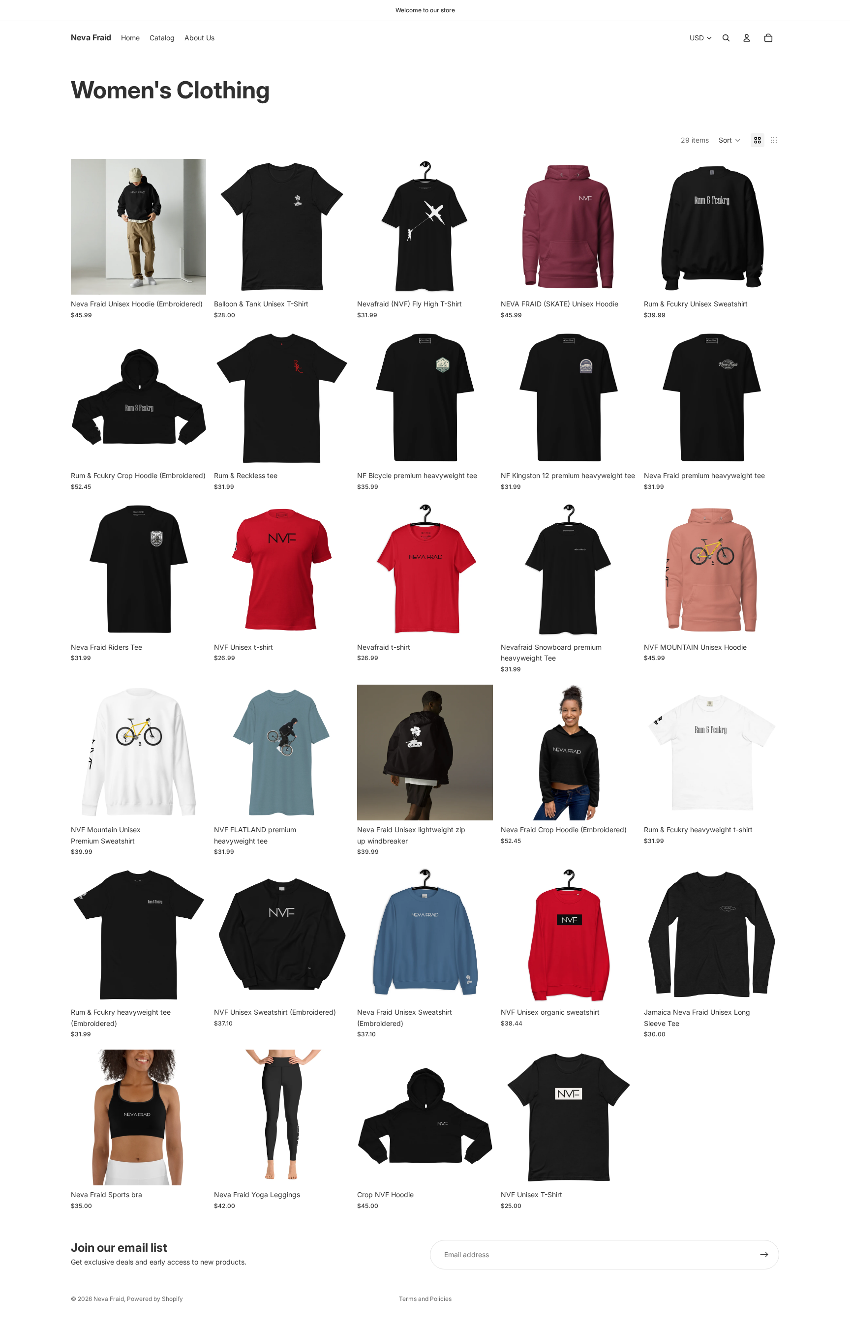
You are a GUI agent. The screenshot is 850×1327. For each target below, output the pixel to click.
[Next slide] (191, 227)
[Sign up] (764, 1254)
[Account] (747, 38)
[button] (730, 140)
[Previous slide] (85, 227)
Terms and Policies (425, 1298)
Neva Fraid (108, 1298)
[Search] (726, 38)
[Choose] (191, 280)
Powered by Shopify (155, 1298)
